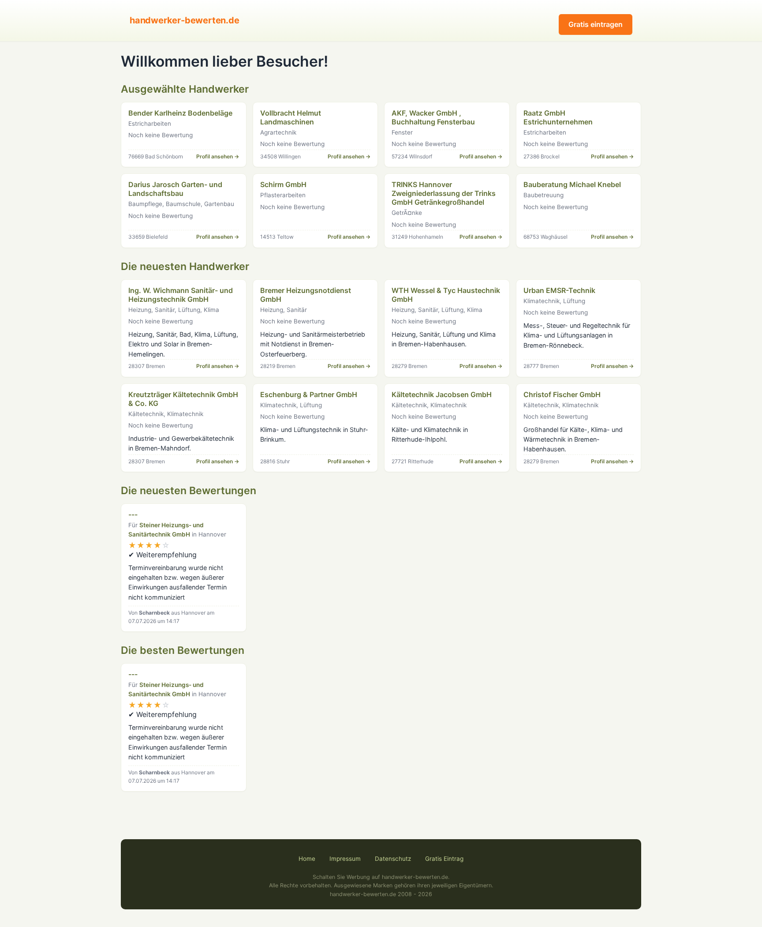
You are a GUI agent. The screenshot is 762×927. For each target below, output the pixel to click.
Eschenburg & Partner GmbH (308, 394)
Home (307, 858)
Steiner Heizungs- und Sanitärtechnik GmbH (166, 530)
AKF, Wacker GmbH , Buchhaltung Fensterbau (433, 117)
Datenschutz (393, 858)
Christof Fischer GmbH (562, 394)
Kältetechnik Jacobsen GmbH (442, 394)
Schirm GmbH (283, 184)
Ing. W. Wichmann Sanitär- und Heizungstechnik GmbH (180, 295)
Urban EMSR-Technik (559, 290)
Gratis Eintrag (444, 858)
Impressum (345, 858)
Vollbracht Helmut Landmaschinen (290, 117)
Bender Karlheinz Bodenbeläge (180, 113)
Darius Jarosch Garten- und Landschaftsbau (175, 189)
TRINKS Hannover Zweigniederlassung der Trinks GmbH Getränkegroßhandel (444, 193)
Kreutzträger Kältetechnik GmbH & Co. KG (183, 399)
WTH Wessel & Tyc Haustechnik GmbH (446, 295)
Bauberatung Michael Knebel (572, 184)
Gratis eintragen (595, 24)
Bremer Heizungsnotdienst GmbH (305, 295)
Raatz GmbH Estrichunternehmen (558, 117)
